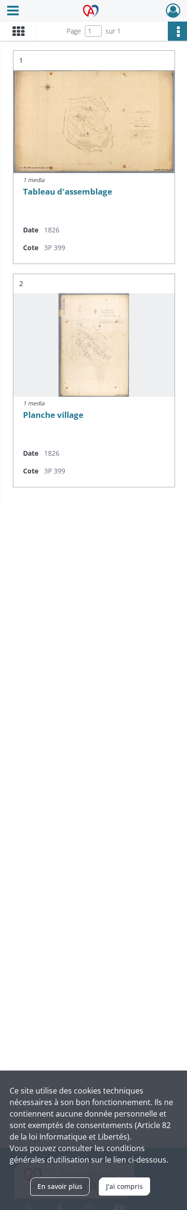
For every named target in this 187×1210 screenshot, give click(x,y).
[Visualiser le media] (94, 121)
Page (74, 30)
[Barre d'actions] (177, 31)
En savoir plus (59, 1186)
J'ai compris (124, 1186)
